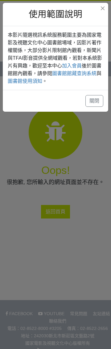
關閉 (94, 100)
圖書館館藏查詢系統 (74, 73)
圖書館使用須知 (25, 81)
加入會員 (72, 65)
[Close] (102, 8)
